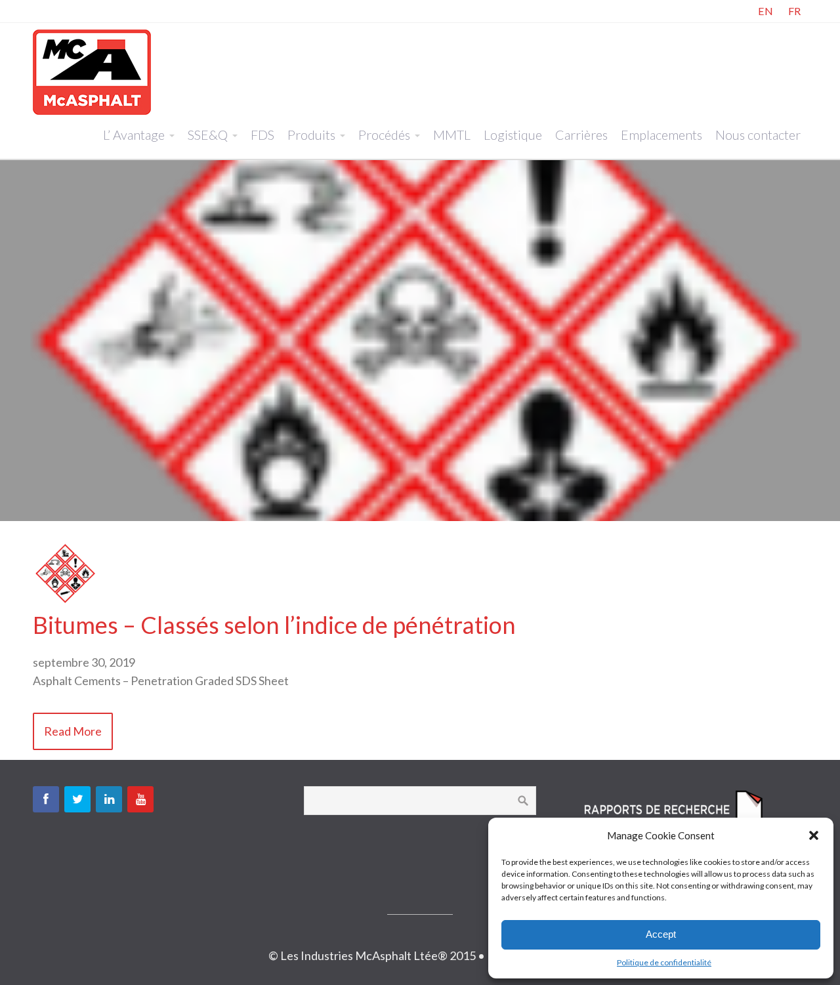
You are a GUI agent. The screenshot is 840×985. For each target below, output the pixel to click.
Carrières (581, 134)
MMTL (452, 134)
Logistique (513, 134)
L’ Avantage (134, 134)
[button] (813, 835)
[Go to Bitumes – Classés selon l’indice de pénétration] (65, 602)
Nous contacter (758, 134)
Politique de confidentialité (664, 962)
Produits (311, 134)
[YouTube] (140, 799)
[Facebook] (46, 799)
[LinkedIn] (109, 799)
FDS (262, 134)
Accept (661, 934)
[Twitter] (77, 799)
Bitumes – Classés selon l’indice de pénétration (274, 624)
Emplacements (661, 134)
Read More (73, 731)
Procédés (384, 134)
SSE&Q (208, 134)
